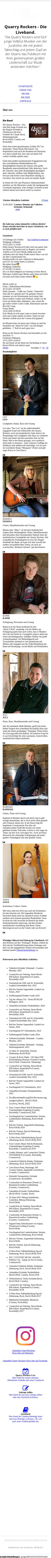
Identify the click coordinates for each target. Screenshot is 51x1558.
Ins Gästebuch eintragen (38, 239)
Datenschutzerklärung (26, 950)
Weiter (5, 348)
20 (47, 348)
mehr (18, 209)
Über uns (25, 90)
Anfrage (25, 101)
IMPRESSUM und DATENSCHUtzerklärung (25, 1540)
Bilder (25, 97)
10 (43, 348)
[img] (25, 14)
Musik (26, 93)
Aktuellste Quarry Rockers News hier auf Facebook (25, 1361)
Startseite (25, 86)
